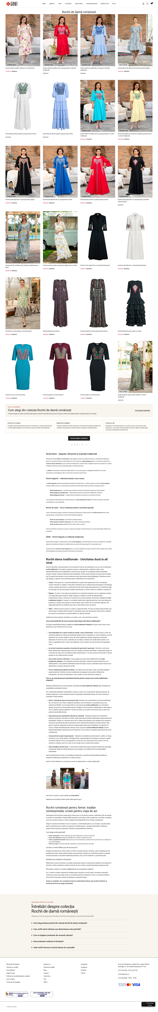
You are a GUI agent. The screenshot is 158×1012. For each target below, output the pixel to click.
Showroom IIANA (49, 967)
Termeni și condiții (12, 967)
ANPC (45, 982)
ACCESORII (68, 3)
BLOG (114, 3)
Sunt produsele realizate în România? (48, 941)
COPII (59, 3)
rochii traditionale (92, 576)
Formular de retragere (13, 982)
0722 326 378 (132, 970)
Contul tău (47, 976)
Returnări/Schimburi (12, 964)
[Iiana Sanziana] (11, 3)
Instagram (84, 964)
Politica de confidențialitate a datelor (18, 976)
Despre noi (47, 964)
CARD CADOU (79, 3)
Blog (45, 970)
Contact (46, 973)
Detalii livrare (10, 973)
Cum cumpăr (10, 979)
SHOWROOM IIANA (91, 3)
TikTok (83, 973)
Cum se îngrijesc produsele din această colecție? (53, 935)
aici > (80, 799)
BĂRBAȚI (52, 3)
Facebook (84, 967)
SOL (45, 979)
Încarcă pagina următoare (79, 438)
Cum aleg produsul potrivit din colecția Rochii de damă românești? (60, 923)
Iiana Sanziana (13, 1006)
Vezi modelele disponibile (142, 410)
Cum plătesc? (10, 970)
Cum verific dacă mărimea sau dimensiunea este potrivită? (57, 929)
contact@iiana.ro (123, 974)
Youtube (83, 970)
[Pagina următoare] (86, 444)
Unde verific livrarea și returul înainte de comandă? (54, 947)
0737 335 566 (122, 970)
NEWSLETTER (105, 3)
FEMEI (44, 3)
